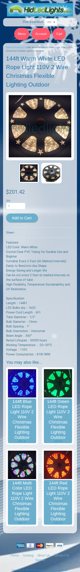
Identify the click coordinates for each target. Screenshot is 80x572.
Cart (59, 34)
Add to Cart (22, 218)
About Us (43, 555)
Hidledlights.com (38, 570)
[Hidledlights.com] (40, 14)
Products (19, 47)
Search (40, 560)
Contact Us (61, 555)
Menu (22, 34)
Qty (8, 200)
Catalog (28, 555)
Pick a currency (33, 22)
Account (41, 34)
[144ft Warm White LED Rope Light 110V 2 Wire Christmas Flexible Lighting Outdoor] (29, 173)
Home (9, 47)
